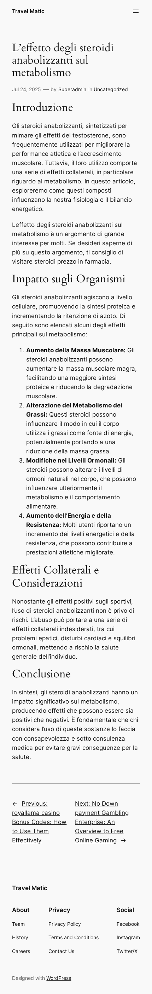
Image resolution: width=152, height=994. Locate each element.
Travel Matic (28, 11)
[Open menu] (135, 11)
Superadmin (72, 89)
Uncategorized (111, 89)
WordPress (58, 978)
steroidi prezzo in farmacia (72, 261)
